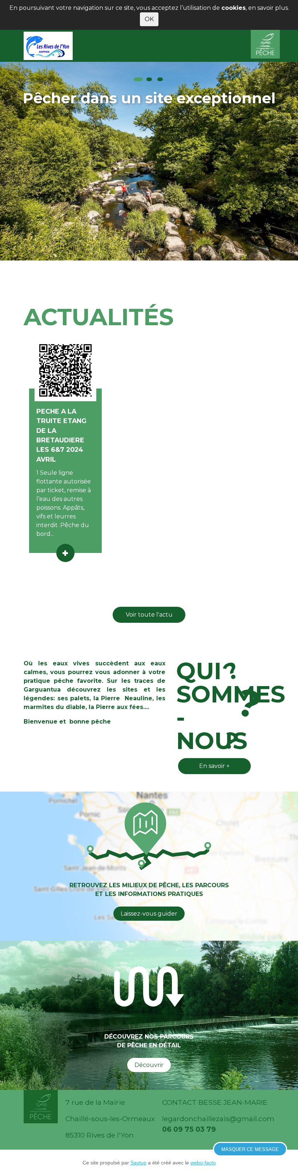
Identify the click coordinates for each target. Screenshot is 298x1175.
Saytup (138, 1163)
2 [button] (149, 79)
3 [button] (160, 79)
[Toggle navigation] (264, 46)
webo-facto (203, 1163)
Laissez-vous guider (149, 913)
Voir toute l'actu (149, 614)
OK (149, 19)
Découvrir (149, 1065)
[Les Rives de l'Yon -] (50, 46)
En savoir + (214, 765)
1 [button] (138, 79)
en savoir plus (268, 7)
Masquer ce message (250, 1149)
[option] (149, 161)
